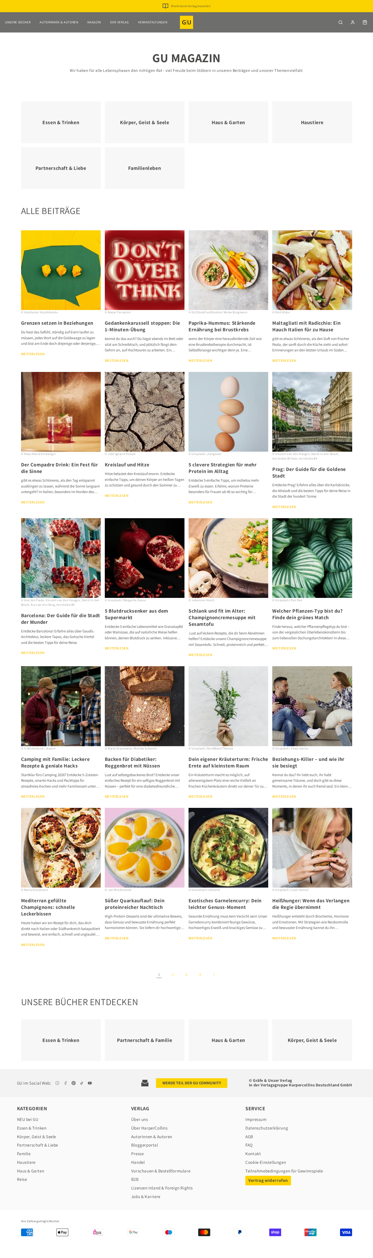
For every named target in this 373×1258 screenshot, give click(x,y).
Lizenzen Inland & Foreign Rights (162, 1188)
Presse (137, 1153)
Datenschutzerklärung (266, 1128)
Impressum (255, 1119)
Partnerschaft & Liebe (37, 1145)
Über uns (139, 1119)
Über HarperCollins (149, 1128)
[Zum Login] (353, 22)
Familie (24, 1153)
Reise (22, 1179)
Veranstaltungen (152, 22)
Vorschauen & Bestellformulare (160, 1171)
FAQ (249, 1145)
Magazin (94, 22)
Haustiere (26, 1162)
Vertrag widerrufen (268, 1180)
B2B (135, 1179)
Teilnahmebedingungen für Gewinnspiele (284, 1171)
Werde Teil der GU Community (191, 1083)
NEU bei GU (28, 1119)
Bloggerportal (144, 1145)
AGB (249, 1136)
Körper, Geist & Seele (36, 1136)
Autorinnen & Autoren (59, 22)
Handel (138, 1162)
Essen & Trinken (32, 1128)
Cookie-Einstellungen (265, 1162)
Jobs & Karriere (145, 1196)
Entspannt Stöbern (190, 6)
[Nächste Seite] (213, 974)
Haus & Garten (30, 1171)
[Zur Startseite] (186, 22)
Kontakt (253, 1153)
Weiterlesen (33, 354)
